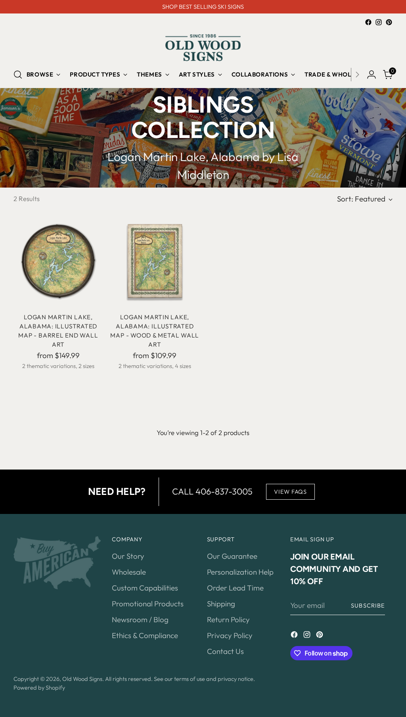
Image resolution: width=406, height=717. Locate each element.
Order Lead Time (235, 587)
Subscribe (368, 605)
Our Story (128, 556)
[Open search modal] (18, 74)
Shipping (221, 603)
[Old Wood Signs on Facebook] (368, 22)
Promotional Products (148, 603)
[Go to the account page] (371, 74)
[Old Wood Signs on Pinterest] (389, 22)
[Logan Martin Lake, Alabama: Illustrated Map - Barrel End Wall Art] (58, 261)
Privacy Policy (230, 635)
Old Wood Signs (82, 678)
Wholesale (129, 572)
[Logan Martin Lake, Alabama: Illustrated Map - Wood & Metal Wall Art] (154, 261)
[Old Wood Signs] (203, 47)
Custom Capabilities (145, 587)
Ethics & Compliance (145, 635)
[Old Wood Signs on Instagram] (378, 22)
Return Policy (228, 619)
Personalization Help (240, 572)
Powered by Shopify (39, 687)
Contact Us (225, 651)
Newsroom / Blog (140, 619)
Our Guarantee (232, 556)
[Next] (357, 74)
